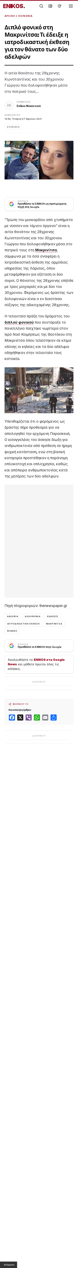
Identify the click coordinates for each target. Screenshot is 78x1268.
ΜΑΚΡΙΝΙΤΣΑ (54, 623)
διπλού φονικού (19, 322)
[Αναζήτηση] (41, 6)
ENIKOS (14, 6)
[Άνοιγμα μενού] (71, 6)
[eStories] (59, 6)
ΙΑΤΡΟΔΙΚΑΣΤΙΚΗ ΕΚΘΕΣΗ (23, 623)
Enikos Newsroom (29, 106)
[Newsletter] (50, 6)
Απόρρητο (9, 1264)
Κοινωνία (25, 15)
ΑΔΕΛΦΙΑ (12, 616)
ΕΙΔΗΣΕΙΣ (52, 616)
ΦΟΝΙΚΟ (12, 631)
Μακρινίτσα (46, 250)
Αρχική (10, 15)
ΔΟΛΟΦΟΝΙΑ (33, 616)
